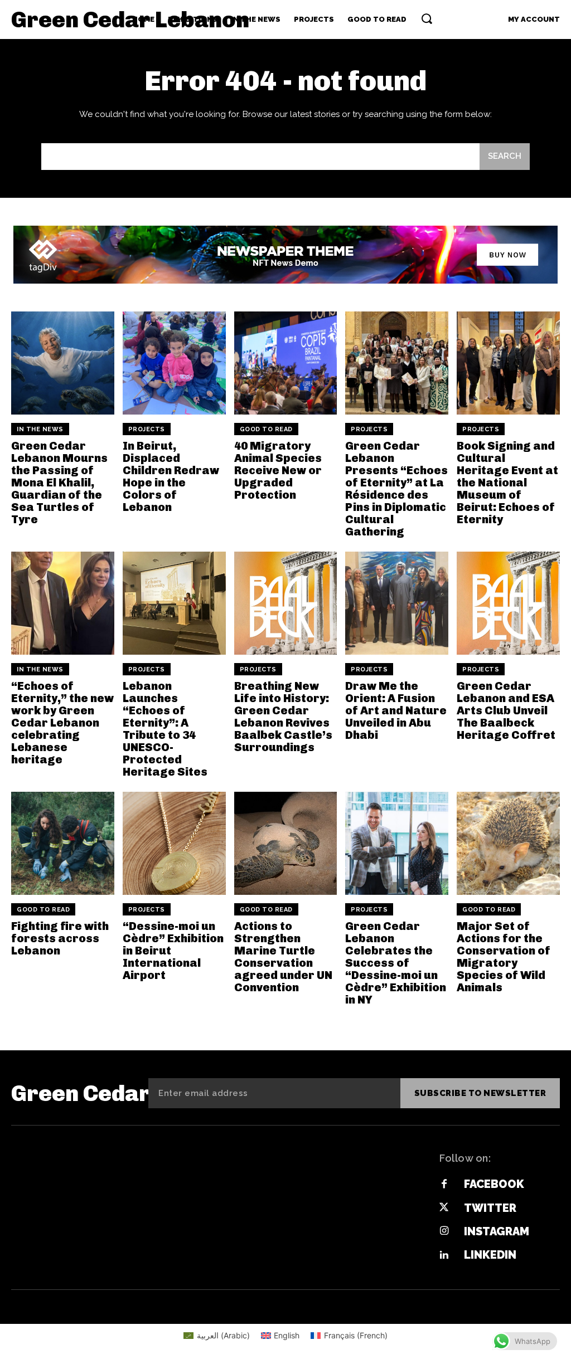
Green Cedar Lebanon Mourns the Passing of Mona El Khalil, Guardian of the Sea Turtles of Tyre (59, 482)
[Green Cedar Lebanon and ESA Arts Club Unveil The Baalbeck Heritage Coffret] (508, 603)
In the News (40, 429)
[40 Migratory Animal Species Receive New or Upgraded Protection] (285, 363)
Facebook (494, 1184)
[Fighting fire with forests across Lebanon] (62, 843)
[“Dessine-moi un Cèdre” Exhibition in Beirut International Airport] (174, 843)
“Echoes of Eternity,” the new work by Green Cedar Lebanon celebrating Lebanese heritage (62, 722)
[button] (426, 18)
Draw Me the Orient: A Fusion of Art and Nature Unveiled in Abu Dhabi (396, 710)
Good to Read (266, 429)
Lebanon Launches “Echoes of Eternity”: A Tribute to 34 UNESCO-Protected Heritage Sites (165, 728)
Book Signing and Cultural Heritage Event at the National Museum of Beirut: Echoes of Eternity (507, 482)
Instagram (496, 1231)
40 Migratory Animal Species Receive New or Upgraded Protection (278, 470)
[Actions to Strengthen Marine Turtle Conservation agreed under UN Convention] (285, 843)
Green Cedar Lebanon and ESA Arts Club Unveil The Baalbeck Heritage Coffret (506, 710)
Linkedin (490, 1254)
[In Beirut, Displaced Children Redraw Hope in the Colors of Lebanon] (174, 363)
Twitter (490, 1208)
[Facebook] (444, 1185)
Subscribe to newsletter (480, 1093)
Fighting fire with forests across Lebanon (60, 938)
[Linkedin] (444, 1255)
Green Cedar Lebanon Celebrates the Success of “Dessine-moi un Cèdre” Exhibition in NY (395, 962)
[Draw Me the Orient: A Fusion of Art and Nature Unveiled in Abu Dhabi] (396, 603)
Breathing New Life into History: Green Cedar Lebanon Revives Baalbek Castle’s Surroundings (283, 716)
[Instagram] (444, 1231)
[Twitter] (444, 1208)
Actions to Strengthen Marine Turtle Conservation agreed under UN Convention (283, 956)
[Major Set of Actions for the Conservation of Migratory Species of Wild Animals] (508, 843)
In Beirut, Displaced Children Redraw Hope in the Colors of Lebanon (171, 476)
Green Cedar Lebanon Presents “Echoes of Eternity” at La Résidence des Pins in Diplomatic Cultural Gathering (396, 488)
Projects (146, 429)
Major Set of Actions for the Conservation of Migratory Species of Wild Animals (503, 956)
